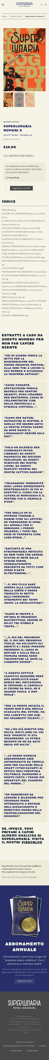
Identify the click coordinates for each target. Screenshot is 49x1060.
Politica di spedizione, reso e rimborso (19, 1046)
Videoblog (32, 842)
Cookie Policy (32, 1051)
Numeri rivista (11, 122)
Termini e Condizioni (24, 1042)
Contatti (42, 1046)
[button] (3, 4)
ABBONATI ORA (24, 981)
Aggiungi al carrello (21, 188)
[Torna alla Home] (24, 4)
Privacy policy (16, 1051)
